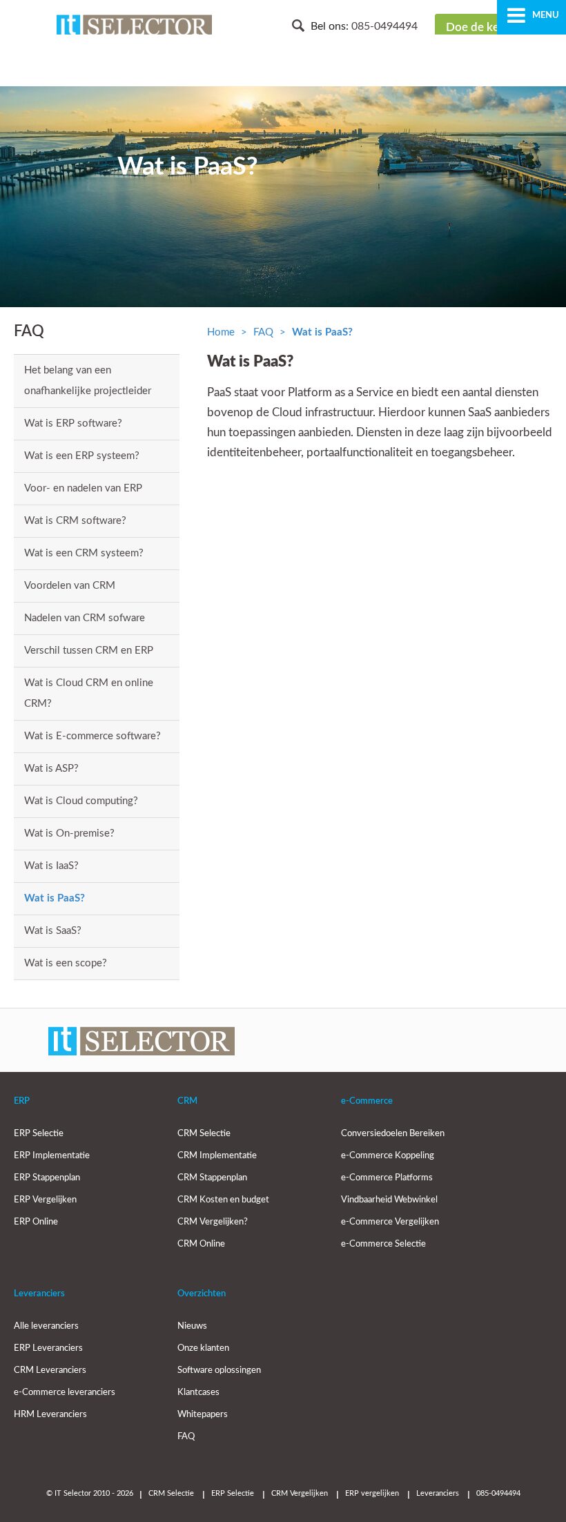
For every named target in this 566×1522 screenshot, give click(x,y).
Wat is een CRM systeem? (84, 553)
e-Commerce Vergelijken (390, 1222)
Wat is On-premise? (69, 833)
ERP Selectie (39, 1133)
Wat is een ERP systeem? (81, 456)
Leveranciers (39, 1293)
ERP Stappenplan (47, 1177)
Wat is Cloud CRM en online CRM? (88, 693)
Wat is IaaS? (51, 866)
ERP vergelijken (372, 1493)
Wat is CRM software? (75, 521)
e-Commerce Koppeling (387, 1155)
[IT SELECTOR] (134, 27)
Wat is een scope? (65, 963)
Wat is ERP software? (73, 423)
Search (298, 25)
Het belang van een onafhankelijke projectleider (87, 380)
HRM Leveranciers (50, 1414)
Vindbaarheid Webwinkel (389, 1200)
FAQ (263, 332)
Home (221, 332)
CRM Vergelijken (299, 1493)
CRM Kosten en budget (223, 1200)
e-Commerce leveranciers (64, 1392)
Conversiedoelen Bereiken (393, 1133)
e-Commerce (367, 1101)
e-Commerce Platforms (387, 1177)
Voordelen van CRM (69, 585)
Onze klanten (203, 1348)
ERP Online (36, 1222)
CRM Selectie (204, 1133)
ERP (22, 1101)
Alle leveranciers (46, 1326)
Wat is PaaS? (54, 898)
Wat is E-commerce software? (92, 736)
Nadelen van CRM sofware (84, 618)
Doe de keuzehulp (493, 27)
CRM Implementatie (217, 1155)
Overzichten (201, 1293)
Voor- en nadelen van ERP (83, 488)
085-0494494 (384, 26)
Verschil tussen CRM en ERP (88, 650)
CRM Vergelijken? (212, 1222)
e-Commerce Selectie (383, 1244)
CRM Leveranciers (50, 1370)
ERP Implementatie (52, 1155)
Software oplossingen (219, 1370)
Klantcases (198, 1392)
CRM (187, 1101)
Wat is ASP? (51, 768)
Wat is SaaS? (52, 931)
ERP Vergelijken (45, 1200)
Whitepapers (202, 1414)
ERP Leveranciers (48, 1348)
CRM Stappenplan (212, 1177)
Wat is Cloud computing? (81, 801)
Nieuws (192, 1326)
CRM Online (201, 1244)
